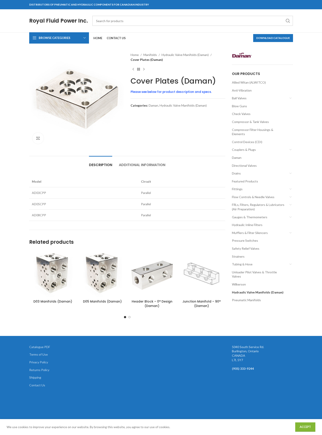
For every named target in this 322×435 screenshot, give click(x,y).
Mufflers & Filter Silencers (250, 233)
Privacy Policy (38, 362)
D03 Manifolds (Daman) (52, 301)
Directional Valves (244, 165)
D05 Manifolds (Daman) (102, 301)
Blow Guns (239, 106)
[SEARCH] (288, 21)
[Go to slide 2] (129, 317)
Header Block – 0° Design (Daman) (152, 303)
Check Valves (241, 114)
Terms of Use (38, 354)
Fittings (237, 189)
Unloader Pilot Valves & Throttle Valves (254, 274)
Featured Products (245, 181)
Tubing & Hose (242, 264)
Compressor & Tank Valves (250, 122)
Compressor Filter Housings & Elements (252, 132)
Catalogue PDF (39, 347)
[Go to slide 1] (125, 317)
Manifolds (150, 55)
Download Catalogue (273, 38)
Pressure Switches (245, 240)
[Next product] (144, 69)
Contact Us (37, 385)
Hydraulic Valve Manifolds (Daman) (185, 55)
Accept (305, 427)
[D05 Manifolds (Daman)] (102, 273)
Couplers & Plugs (244, 149)
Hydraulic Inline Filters (247, 225)
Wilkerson (239, 284)
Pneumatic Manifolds (246, 300)
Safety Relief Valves (245, 248)
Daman (153, 105)
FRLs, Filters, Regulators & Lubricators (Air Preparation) (258, 207)
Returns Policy (39, 370)
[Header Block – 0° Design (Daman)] (152, 273)
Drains (236, 173)
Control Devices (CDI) (247, 142)
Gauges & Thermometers (249, 217)
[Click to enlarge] (38, 138)
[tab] (100, 162)
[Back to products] (138, 69)
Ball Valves (239, 98)
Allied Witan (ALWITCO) (249, 82)
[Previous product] (133, 69)
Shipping (35, 377)
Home (135, 55)
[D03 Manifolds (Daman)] (53, 273)
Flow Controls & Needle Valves (253, 197)
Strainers (238, 256)
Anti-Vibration (242, 90)
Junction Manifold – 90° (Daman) (201, 303)
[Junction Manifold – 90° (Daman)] (201, 273)
